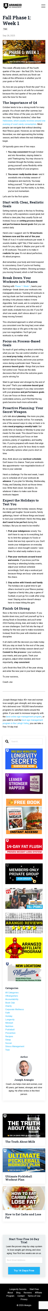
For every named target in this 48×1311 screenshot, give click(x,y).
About (10, 1292)
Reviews (28, 1292)
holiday (8, 1016)
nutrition (9, 1026)
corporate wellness (14, 1009)
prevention (10, 1033)
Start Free (34, 1289)
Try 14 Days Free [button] (24, 1270)
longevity (10, 1019)
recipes (9, 1036)
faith (7, 1012)
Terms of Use (34, 1296)
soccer (8, 1043)
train (5, 29)
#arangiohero (11, 996)
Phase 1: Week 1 (23, 286)
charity (8, 1006)
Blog (18, 1292)
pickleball (10, 1029)
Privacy (24, 1299)
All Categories (12, 992)
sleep (8, 1039)
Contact (21, 1296)
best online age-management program (24, 716)
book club (10, 1002)
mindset (9, 1023)
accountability (11, 999)
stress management (14, 1046)
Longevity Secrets (17, 1289)
